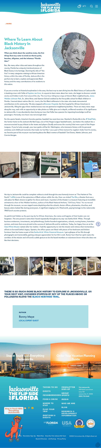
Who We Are (68, 403)
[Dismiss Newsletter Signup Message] (25, 408)
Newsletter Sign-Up (68, 388)
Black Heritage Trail (45, 296)
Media (65, 399)
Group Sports (65, 394)
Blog (64, 407)
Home (9, 24)
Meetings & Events (49, 417)
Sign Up (25, 366)
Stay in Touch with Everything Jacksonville (13, 411)
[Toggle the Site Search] (91, 6)
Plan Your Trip (49, 410)
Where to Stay (48, 404)
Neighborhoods (50, 395)
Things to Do (50, 387)
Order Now (76, 366)
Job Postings (52, 439)
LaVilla (13, 197)
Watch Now (40, 436)
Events (47, 391)
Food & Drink (50, 399)
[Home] (50, 8)
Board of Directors (41, 439)
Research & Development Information (69, 413)
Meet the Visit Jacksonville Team (55, 436)
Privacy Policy (61, 439)
